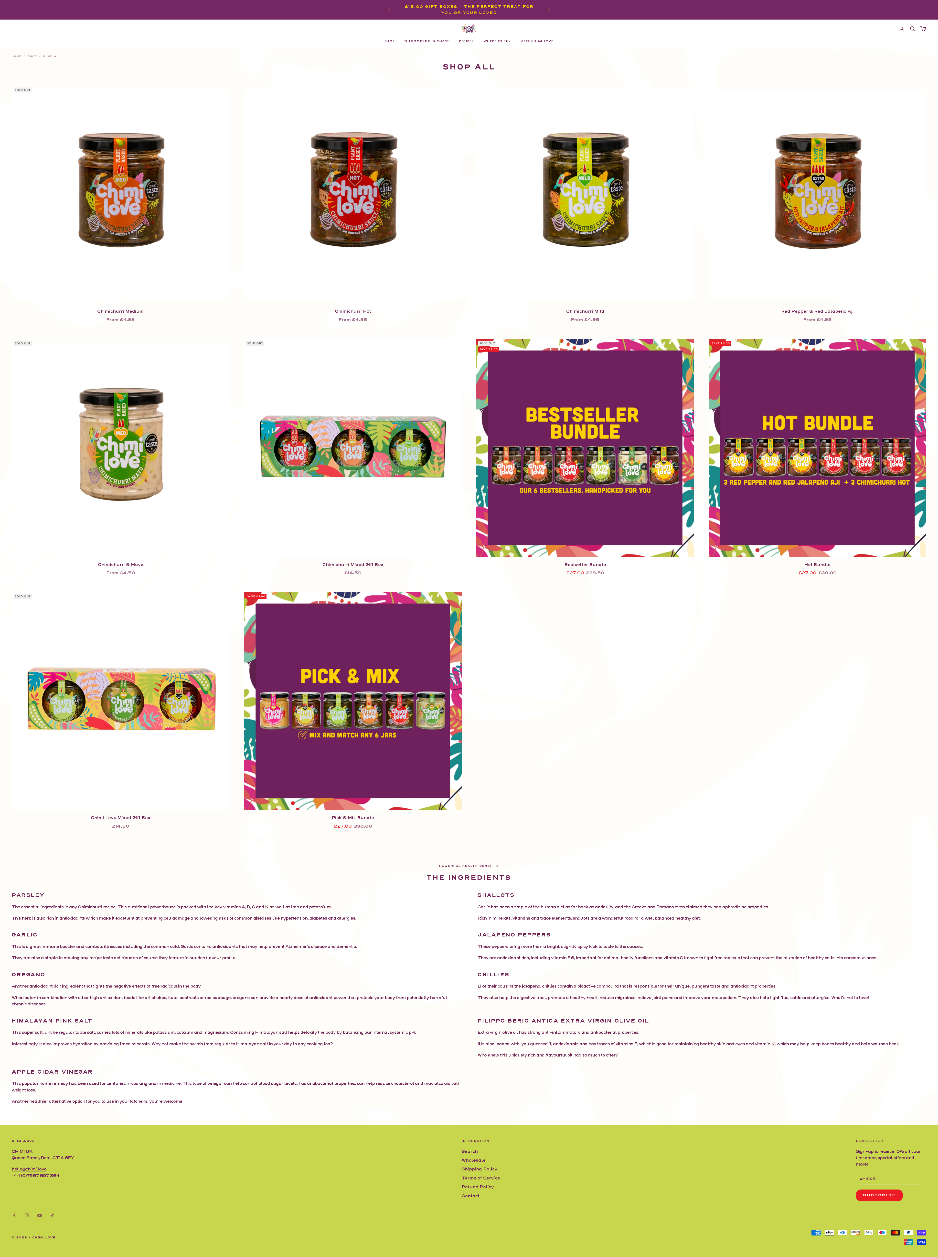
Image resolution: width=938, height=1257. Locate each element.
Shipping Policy (479, 1169)
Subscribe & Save (426, 41)
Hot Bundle (817, 564)
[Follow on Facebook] (14, 1215)
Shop (390, 41)
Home (16, 56)
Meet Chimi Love (537, 41)
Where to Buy (497, 41)
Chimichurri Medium (120, 311)
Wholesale (474, 1160)
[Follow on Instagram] (26, 1215)
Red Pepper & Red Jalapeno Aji (817, 311)
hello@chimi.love (29, 1169)
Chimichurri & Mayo (120, 564)
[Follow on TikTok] (52, 1215)
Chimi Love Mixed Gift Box (120, 817)
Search (470, 1151)
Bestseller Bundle (585, 564)
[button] (11, 1246)
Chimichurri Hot (353, 311)
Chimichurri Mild (585, 311)
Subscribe (879, 1195)
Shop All (51, 56)
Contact (471, 1196)
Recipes (466, 41)
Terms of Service (481, 1178)
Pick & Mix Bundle (353, 817)
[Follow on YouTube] (39, 1215)
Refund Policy (478, 1187)
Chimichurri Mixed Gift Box (353, 564)
